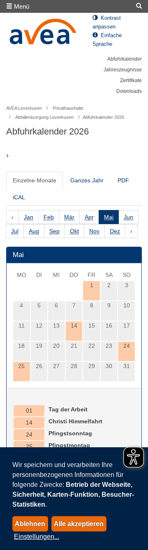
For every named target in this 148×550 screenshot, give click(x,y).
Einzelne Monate (34, 180)
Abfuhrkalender (124, 59)
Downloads (129, 91)
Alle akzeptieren (79, 523)
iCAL (19, 197)
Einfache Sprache (107, 40)
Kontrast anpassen (106, 22)
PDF (123, 180)
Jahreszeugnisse (123, 70)
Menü (20, 6)
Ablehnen (30, 523)
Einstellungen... (36, 536)
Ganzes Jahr (87, 180)
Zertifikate (131, 80)
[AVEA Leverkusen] (43, 33)
